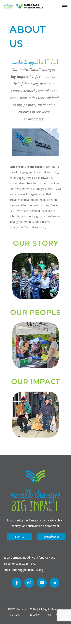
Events (19, 536)
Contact (54, 614)
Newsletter (51, 536)
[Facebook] (16, 583)
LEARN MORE (35, 281)
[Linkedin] (54, 583)
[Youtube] (42, 583)
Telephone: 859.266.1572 (20, 563)
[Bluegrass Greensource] (23, 6)
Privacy (34, 614)
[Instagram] (29, 583)
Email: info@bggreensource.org (23, 570)
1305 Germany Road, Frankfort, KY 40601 (30, 557)
